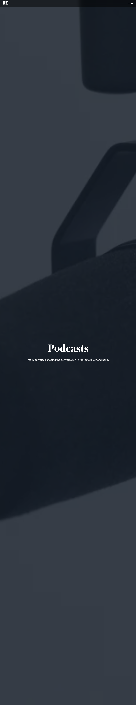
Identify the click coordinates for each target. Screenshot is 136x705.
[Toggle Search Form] (129, 3)
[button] (126, 4)
